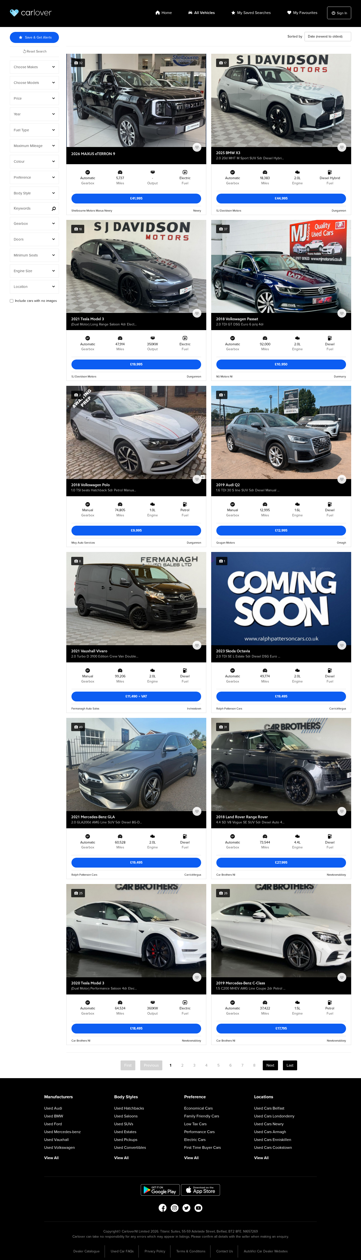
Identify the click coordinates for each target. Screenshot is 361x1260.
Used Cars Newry (269, 1124)
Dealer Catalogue (86, 1251)
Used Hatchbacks (129, 1108)
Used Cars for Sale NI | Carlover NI (31, 13)
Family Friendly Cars (201, 1116)
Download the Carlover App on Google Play (160, 1190)
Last (290, 1065)
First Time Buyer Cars (202, 1147)
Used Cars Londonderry (274, 1116)
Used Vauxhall (56, 1139)
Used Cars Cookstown (273, 1147)
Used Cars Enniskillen (272, 1139)
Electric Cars (195, 1139)
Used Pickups (125, 1139)
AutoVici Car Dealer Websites (266, 1251)
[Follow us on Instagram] (174, 1209)
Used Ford (53, 1124)
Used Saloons (126, 1116)
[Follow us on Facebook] (162, 1209)
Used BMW (53, 1116)
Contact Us (224, 1251)
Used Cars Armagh (270, 1131)
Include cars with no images (36, 301)
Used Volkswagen (59, 1147)
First (128, 1065)
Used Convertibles (130, 1147)
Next (270, 1065)
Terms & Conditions (190, 1251)
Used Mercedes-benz (62, 1131)
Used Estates (125, 1131)
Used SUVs (123, 1124)
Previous (151, 1065)
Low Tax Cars (195, 1124)
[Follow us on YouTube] (198, 1209)
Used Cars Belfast (269, 1108)
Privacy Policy (155, 1251)
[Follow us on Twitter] (186, 1209)
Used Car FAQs (122, 1251)
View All (51, 1157)
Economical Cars (198, 1108)
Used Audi (53, 1108)
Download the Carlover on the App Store (200, 1190)
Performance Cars (199, 1131)
